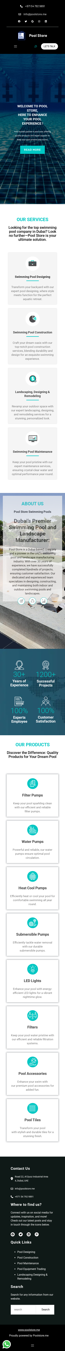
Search (46, 1309)
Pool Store (38, 35)
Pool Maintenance (28, 1263)
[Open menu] (15, 46)
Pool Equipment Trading (31, 1269)
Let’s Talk (49, 46)
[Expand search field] (36, 46)
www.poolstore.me (29, 1329)
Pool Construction (27, 1257)
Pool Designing (26, 1252)
